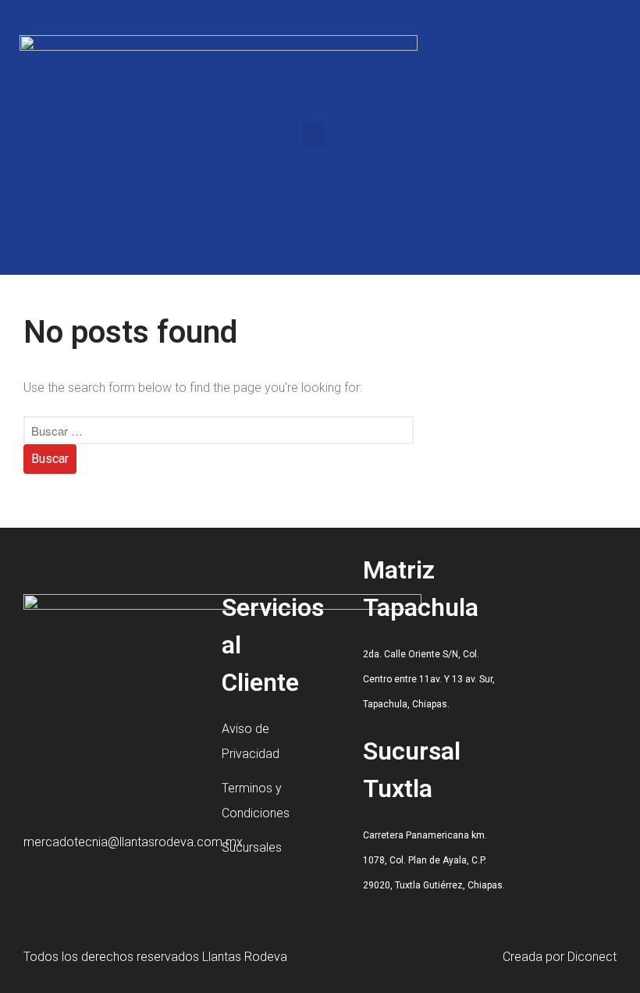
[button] (314, 134)
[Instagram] (582, 137)
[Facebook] (523, 137)
